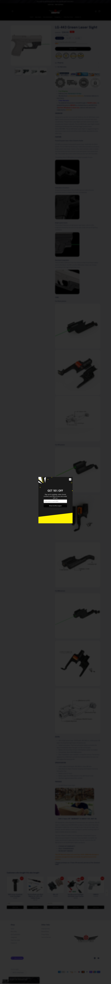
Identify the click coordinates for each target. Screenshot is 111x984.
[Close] (70, 471)
